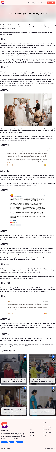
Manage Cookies (48, 432)
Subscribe (51, 2)
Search (32, 432)
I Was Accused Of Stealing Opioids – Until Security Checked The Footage (42, 411)
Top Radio (4, 430)
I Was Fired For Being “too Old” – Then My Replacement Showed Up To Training (14, 380)
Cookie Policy (47, 429)
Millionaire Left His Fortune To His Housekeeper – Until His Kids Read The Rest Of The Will (13, 410)
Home (31, 427)
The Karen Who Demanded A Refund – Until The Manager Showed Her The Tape (42, 380)
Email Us (46, 435)
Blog (31, 429)
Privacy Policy (47, 427)
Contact (32, 435)
